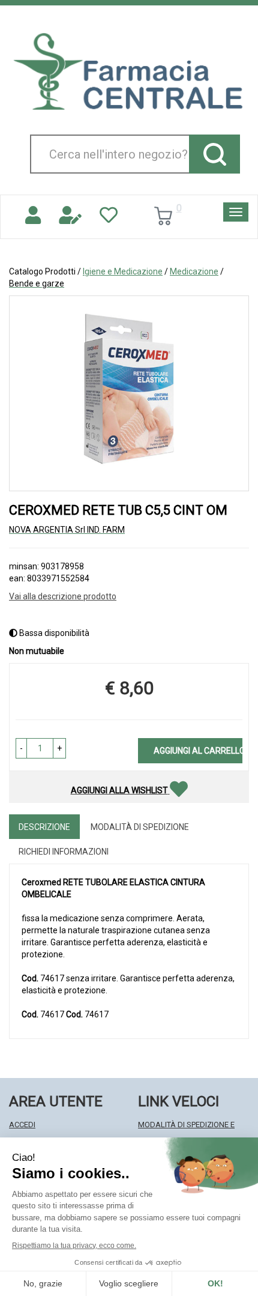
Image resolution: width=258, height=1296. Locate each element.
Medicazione (194, 271)
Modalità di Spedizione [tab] (140, 827)
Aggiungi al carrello (198, 750)
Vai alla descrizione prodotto (62, 596)
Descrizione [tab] (44, 827)
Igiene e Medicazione (123, 271)
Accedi (22, 1124)
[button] (21, 748)
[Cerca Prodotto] (214, 154)
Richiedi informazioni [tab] (64, 851)
